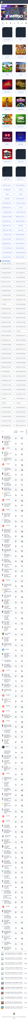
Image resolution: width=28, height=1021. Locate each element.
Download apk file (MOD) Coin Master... (7, 932)
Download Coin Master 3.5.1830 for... (8, 645)
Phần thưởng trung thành (21, 243)
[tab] (2, 23)
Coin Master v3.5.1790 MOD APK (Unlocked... (7, 852)
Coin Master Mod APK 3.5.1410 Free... (7, 877)
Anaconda (20, 92)
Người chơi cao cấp (8, 221)
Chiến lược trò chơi (8, 225)
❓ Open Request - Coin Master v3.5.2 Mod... (7, 768)
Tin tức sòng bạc (7, 248)
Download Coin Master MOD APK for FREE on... (7, 515)
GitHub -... (7, 746)
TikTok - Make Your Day (8, 836)
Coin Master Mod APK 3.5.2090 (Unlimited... (7, 741)
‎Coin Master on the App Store (7, 660)
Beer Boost (21, 57)
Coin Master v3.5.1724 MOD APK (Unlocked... (7, 892)
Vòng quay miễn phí (8, 239)
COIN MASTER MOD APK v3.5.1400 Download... (7, 443)
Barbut (7, 144)
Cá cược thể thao (20, 203)
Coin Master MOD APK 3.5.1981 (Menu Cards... (7, 810)
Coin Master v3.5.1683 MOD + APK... (7, 469)
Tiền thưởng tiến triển (8, 203)
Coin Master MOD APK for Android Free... (7, 826)
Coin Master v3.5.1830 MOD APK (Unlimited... (8, 484)
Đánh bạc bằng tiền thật (21, 248)
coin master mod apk (8, 257)
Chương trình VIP (20, 212)
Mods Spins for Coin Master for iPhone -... (7, 596)
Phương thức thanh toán (21, 239)
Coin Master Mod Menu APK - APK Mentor (8, 736)
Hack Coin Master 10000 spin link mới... (7, 521)
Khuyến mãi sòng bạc (21, 234)
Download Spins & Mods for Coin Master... (7, 585)
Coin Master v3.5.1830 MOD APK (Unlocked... (7, 872)
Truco (20, 39)
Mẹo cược (20, 230)
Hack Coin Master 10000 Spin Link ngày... (8, 902)
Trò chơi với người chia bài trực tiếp (21, 198)
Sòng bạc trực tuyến (8, 185)
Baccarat (20, 144)
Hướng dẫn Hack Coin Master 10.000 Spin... (8, 612)
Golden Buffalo (8, 39)
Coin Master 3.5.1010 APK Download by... (7, 927)
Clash (20, 74)
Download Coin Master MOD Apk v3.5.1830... (7, 531)
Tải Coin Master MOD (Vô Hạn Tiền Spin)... (7, 479)
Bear (7, 74)
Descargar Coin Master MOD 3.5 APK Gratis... (7, 948)
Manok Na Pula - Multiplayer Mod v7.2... (8, 726)
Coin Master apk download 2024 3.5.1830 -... (7, 794)
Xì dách (21, 189)
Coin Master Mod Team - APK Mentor (8, 857)
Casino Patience (21, 126)
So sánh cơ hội (7, 234)
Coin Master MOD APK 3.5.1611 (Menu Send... (7, 762)
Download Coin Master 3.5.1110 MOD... (7, 779)
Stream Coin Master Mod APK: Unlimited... (8, 675)
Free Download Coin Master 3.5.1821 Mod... (7, 731)
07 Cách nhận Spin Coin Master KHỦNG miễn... (7, 937)
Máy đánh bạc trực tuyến (8, 207)
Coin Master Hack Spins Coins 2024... (7, 623)
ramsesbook (7, 109)
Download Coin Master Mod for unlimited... (7, 912)
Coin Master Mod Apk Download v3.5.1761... (7, 639)
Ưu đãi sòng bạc (7, 212)
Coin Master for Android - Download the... (7, 575)
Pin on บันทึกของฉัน (8, 634)
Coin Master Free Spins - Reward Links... (7, 882)
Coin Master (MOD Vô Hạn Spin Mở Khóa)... (8, 862)
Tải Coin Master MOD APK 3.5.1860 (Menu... (7, 628)
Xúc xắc (21, 207)
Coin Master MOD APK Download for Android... (7, 655)
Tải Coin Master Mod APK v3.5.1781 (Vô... (7, 799)
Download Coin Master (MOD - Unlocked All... (7, 546)
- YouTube (7, 448)
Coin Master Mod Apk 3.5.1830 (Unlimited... (7, 617)
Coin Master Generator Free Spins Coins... (7, 685)
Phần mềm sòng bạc (8, 243)
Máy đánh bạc (7, 189)
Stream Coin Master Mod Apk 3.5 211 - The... (8, 489)
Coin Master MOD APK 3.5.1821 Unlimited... (7, 784)
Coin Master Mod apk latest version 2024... (7, 437)
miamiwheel (21, 109)
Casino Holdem (8, 161)
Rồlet (7, 194)
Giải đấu (21, 225)
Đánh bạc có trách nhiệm (21, 216)
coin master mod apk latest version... (7, 789)
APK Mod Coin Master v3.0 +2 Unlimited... (7, 680)
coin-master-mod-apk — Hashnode (7, 541)
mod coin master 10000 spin (21, 257)
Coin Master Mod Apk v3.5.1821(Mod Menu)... (7, 841)
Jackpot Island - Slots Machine (21, 179)
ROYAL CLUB (21, 161)
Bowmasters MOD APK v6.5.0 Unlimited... (7, 555)
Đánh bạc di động (7, 216)
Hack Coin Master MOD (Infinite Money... (8, 536)
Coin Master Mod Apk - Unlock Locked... (7, 474)
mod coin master (20, 252)
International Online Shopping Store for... (7, 494)
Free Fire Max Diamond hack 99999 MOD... (7, 752)
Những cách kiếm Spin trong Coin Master (7, 716)
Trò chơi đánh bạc (21, 185)
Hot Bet (7, 57)
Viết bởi (7, 649)
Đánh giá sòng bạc (21, 221)
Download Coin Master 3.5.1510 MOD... (7, 459)
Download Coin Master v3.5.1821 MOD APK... (7, 700)
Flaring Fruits (7, 92)
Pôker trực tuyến (7, 230)
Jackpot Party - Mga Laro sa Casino (8, 179)
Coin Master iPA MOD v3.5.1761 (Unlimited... (7, 757)
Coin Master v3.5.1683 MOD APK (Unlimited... (8, 916)
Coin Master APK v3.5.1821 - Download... (8, 887)
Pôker (20, 194)
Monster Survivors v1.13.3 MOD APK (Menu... (8, 453)
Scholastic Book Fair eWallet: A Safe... (7, 551)
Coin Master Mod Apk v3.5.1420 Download (7, 601)
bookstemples (7, 126)
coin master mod (7, 252)
